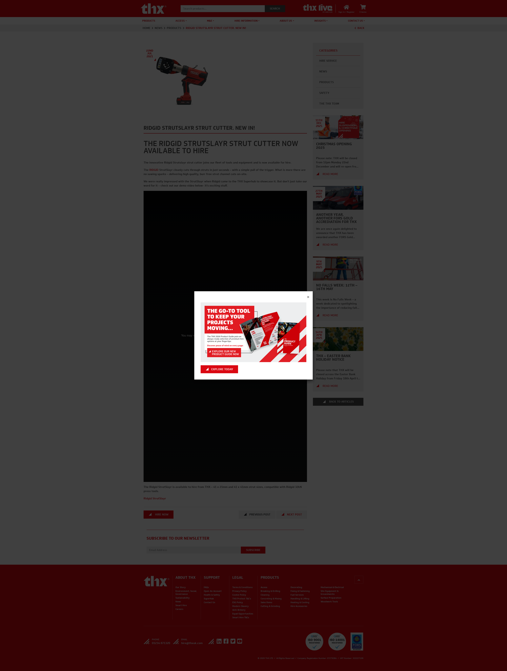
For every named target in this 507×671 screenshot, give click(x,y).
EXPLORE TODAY (222, 369)
